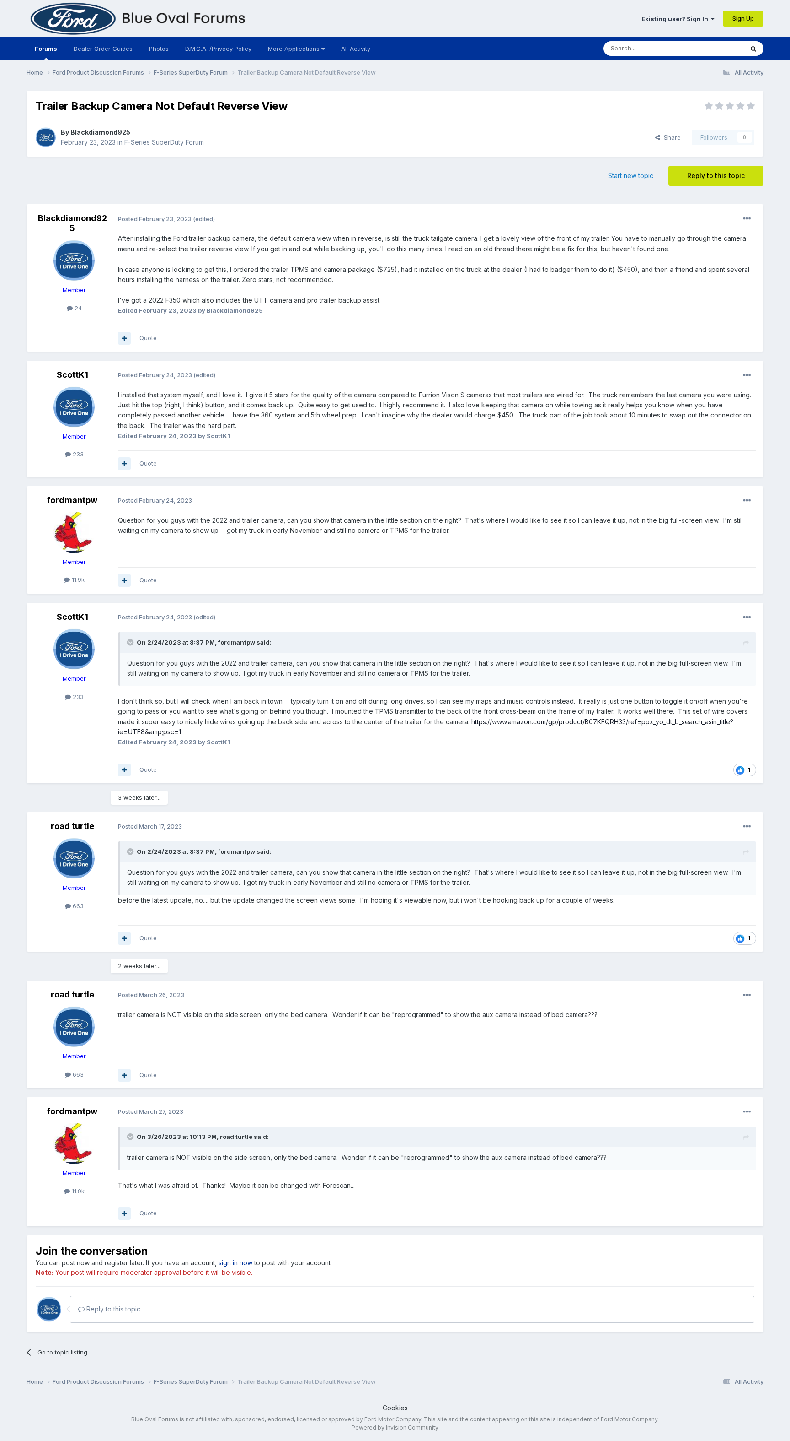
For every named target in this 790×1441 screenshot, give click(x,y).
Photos (159, 48)
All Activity (355, 48)
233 (77, 454)
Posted (155, 218)
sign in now (235, 1263)
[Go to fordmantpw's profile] (74, 532)
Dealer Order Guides (103, 48)
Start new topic (630, 175)
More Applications (294, 48)
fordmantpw (72, 500)
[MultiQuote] (124, 338)
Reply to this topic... (114, 1309)
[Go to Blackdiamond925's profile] (46, 137)
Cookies (395, 1408)
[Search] (753, 48)
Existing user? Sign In (676, 18)
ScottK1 (72, 374)
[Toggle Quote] (131, 642)
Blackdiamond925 (100, 132)
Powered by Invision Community (395, 1427)
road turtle (72, 826)
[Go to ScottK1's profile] (74, 407)
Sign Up (743, 18)
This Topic (716, 48)
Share (670, 137)
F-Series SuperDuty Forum (164, 142)
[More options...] (747, 218)
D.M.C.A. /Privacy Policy (218, 48)
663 (77, 906)
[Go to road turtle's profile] (74, 858)
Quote (148, 337)
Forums (46, 48)
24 (77, 308)
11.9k (77, 579)
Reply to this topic (716, 175)
